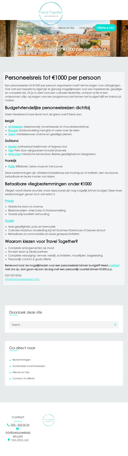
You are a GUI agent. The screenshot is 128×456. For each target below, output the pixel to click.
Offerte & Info (105, 27)
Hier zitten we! (20, 439)
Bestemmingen (44, 27)
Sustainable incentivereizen (28, 365)
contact (114, 265)
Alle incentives (22, 27)
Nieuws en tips (66, 27)
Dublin (9, 221)
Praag (9, 201)
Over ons (84, 27)
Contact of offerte (23, 378)
